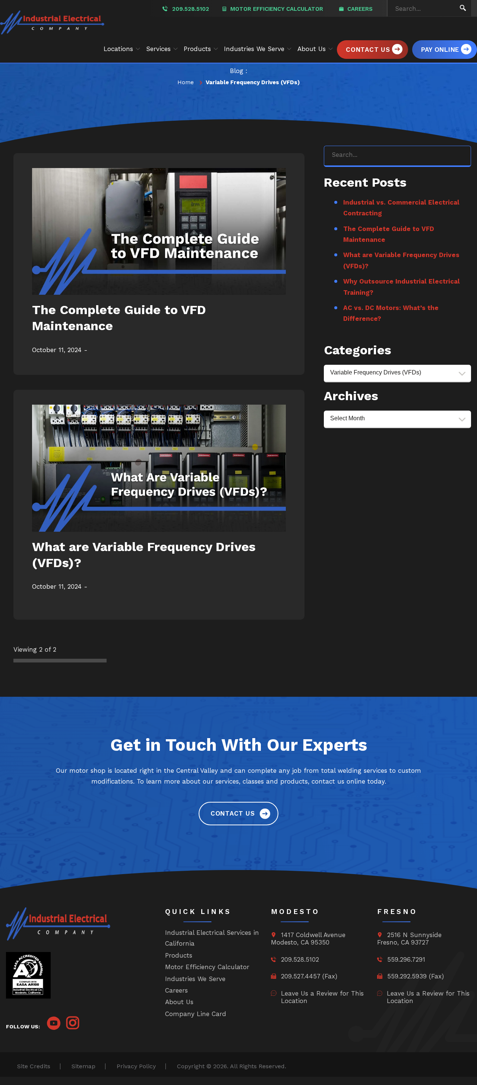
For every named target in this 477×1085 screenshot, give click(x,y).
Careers (359, 9)
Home (185, 82)
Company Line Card (195, 1014)
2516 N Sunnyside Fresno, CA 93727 (409, 938)
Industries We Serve (195, 979)
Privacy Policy (136, 1066)
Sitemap (83, 1066)
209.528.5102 (190, 9)
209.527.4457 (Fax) (308, 976)
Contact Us (368, 49)
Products (178, 955)
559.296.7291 (405, 959)
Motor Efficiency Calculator (275, 9)
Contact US (233, 813)
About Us (179, 1002)
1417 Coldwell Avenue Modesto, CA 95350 (308, 938)
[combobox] (397, 373)
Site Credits (33, 1066)
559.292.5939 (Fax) (414, 976)
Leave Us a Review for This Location (322, 997)
